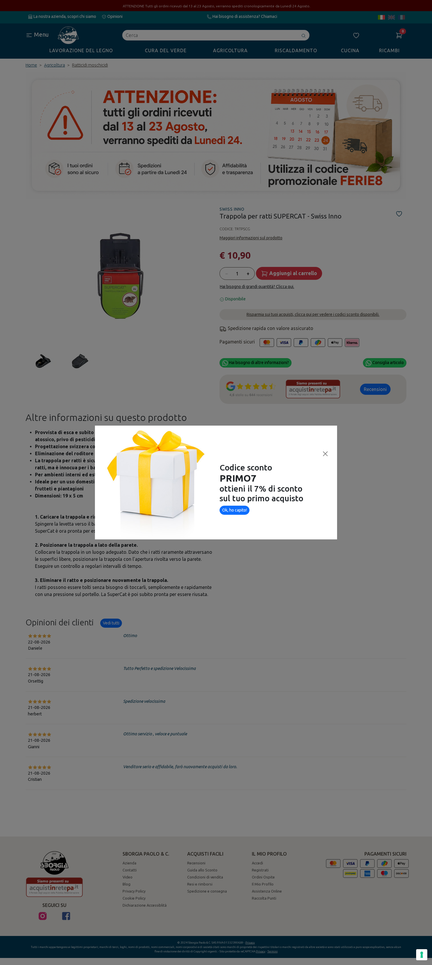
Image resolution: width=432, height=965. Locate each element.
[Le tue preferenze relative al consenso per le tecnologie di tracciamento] (421, 954)
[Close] (325, 453)
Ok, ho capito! (234, 510)
